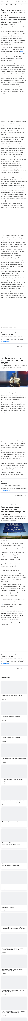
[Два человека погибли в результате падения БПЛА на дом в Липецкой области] (14, 1007)
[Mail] (4, 1)
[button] (14, 379)
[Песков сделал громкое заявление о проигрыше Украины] (14, 712)
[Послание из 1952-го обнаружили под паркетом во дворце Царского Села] (14, 838)
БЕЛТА (11, 7)
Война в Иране (14, 4)
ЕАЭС (21, 51)
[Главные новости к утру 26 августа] (14, 733)
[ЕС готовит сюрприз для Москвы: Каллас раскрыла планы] (14, 775)
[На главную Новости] (8, 1)
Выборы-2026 (5, 4)
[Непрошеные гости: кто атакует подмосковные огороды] (14, 901)
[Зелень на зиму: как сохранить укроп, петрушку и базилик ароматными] (14, 859)
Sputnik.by (11, 504)
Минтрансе (14, 548)
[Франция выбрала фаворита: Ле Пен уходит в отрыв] (14, 817)
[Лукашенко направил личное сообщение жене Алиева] (14, 754)
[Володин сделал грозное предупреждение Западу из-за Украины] (14, 986)
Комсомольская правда (13, 355)
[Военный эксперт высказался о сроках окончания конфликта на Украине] (14, 691)
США (2, 443)
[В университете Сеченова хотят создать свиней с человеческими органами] (14, 944)
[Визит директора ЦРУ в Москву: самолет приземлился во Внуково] (14, 965)
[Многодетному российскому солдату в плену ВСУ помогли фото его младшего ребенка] (14, 796)
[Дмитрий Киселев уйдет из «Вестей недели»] (14, 880)
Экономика (17, 7)
